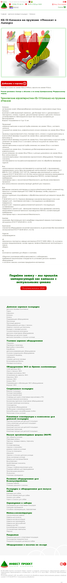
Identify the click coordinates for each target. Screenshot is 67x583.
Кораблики (11, 349)
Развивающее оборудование (17, 319)
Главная (3, 14)
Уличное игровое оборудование (25, 341)
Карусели (10, 313)
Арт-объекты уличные (14, 437)
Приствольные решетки (15, 471)
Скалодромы (11, 405)
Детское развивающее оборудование (21, 351)
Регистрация (62, 4)
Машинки (10, 343)
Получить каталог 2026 (33, 288)
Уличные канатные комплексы (18, 403)
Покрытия (12, 535)
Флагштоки (11, 473)
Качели (9, 317)
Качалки (32, 14)
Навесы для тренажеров (16, 521)
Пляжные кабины (13, 483)
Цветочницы (11, 465)
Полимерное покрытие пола (17, 539)
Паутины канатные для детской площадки (22, 421)
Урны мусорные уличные (16, 457)
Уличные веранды (13, 445)
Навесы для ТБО (12, 525)
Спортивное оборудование (17, 407)
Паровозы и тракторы (15, 345)
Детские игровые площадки (18, 14)
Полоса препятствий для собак (18, 495)
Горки (9, 311)
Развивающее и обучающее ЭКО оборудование (25, 383)
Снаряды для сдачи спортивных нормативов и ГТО (25, 397)
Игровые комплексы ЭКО (16, 373)
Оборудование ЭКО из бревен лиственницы (31, 367)
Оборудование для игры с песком (19, 325)
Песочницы (11, 321)
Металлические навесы (15, 515)
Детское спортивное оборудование (20, 333)
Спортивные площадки (20, 389)
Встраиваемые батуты (15, 361)
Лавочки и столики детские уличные (20, 455)
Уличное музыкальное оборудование (20, 353)
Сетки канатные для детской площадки (21, 423)
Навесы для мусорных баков (17, 459)
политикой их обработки (26, 576)
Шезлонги (10, 453)
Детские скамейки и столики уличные (21, 337)
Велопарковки (12, 461)
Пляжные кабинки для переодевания (20, 469)
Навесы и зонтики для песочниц (18, 327)
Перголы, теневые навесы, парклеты (20, 441)
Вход (55, 4)
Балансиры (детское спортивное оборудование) (25, 401)
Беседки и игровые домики (17, 329)
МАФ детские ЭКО (14, 369)
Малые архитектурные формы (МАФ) (29, 435)
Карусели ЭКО (12, 377)
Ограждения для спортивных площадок (21, 505)
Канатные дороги (13, 425)
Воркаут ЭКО (11, 385)
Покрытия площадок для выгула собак (21, 541)
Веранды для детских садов (17, 335)
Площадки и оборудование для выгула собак (29, 490)
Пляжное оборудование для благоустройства (23, 480)
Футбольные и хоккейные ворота (19, 409)
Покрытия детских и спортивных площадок (22, 537)
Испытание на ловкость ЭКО (17, 375)
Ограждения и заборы (19, 503)
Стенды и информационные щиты (19, 467)
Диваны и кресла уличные (16, 449)
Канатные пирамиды (14, 429)
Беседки (10, 443)
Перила (9, 531)
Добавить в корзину (12, 83)
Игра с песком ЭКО (14, 371)
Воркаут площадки (14, 391)
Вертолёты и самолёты (15, 347)
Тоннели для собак (13, 497)
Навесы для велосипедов (16, 519)
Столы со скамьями (14, 451)
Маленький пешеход (14, 355)
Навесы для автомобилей (16, 523)
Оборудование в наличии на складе (27, 545)
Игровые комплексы (14, 363)
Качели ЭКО (11, 381)
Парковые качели (13, 439)
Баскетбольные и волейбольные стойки (21, 411)
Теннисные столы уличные (16, 413)
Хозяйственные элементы (16, 463)
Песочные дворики (14, 323)
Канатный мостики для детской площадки (22, 427)
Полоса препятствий (14, 395)
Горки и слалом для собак (16, 499)
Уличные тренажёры (14, 393)
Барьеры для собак (14, 493)
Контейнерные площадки (16, 527)
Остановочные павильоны (16, 529)
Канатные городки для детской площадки (22, 431)
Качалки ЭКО (11, 379)
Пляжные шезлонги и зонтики (17, 485)
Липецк (4, 2)
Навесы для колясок (14, 517)
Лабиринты (11, 357)
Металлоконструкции (19, 513)
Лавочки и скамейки (14, 447)
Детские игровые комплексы (17, 309)
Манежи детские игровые (16, 359)
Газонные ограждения (15, 475)
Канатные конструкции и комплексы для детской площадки (31, 417)
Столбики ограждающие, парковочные (21, 509)
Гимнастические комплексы (17, 331)
